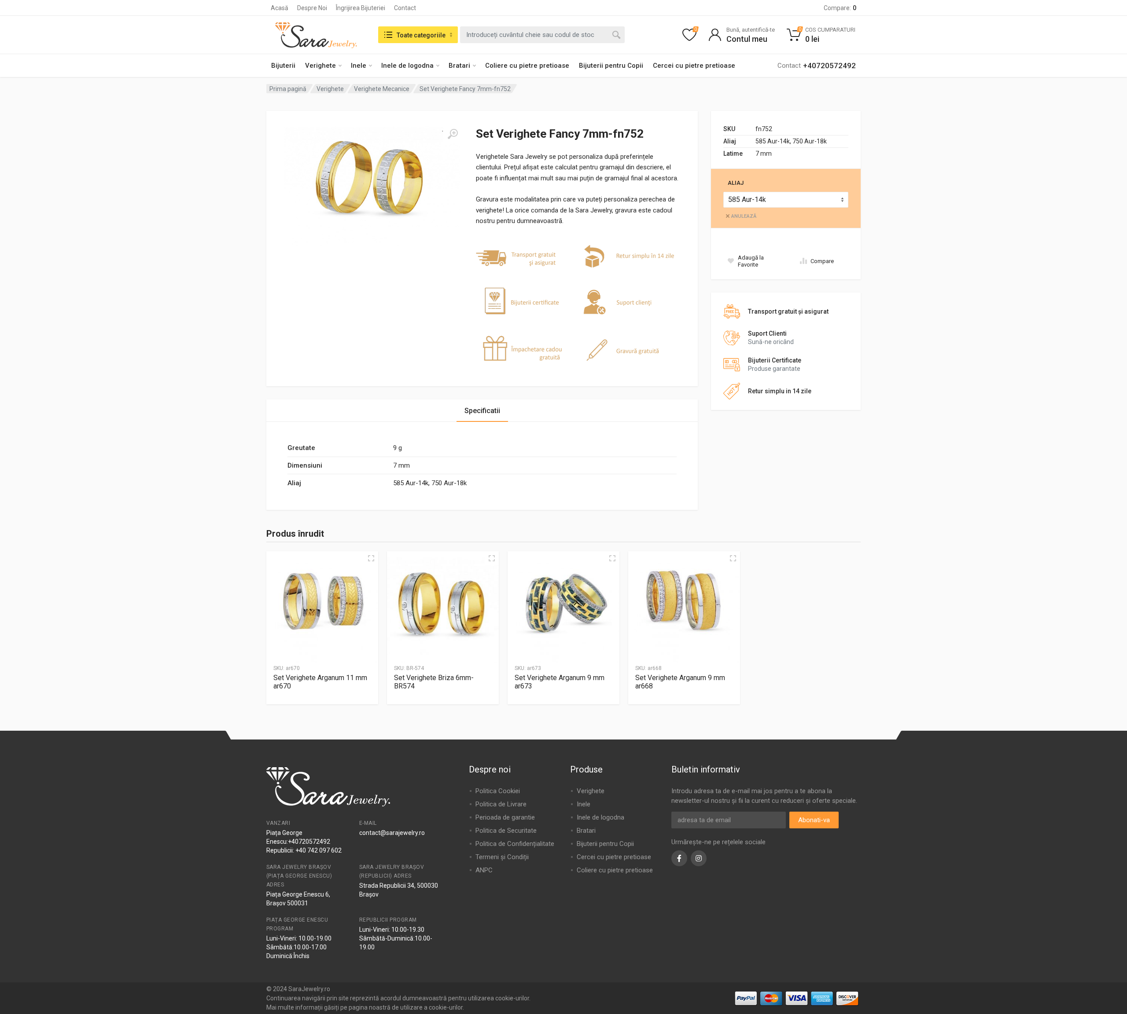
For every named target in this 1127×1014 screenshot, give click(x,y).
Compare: (840, 7)
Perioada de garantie (505, 817)
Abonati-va (814, 820)
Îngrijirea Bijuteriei (360, 7)
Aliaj (736, 182)
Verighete (320, 66)
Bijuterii (283, 66)
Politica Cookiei (497, 791)
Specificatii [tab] (482, 410)
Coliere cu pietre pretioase (527, 66)
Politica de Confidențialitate (514, 844)
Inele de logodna (407, 66)
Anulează (743, 216)
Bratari (459, 66)
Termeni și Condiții (502, 857)
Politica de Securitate (506, 831)
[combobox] (542, 34)
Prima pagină (287, 88)
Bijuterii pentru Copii (611, 66)
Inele (358, 66)
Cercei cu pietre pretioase (694, 66)
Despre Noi (312, 7)
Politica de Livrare (501, 804)
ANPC (484, 870)
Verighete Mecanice (381, 88)
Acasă (279, 7)
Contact (405, 7)
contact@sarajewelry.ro (392, 832)
